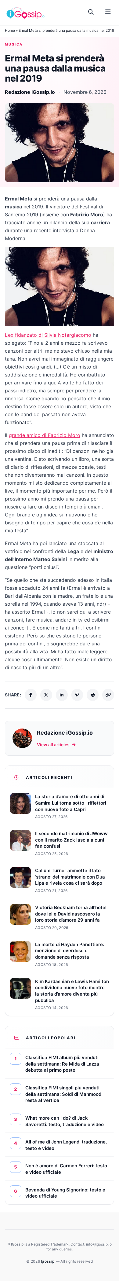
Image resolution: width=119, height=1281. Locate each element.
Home (10, 30)
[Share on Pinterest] (77, 695)
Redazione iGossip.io (30, 92)
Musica (14, 44)
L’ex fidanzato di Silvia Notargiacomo (48, 335)
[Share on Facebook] (31, 695)
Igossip (48, 1261)
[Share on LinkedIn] (62, 695)
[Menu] (108, 12)
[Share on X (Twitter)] (46, 695)
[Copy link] (108, 695)
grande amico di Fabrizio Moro (44, 435)
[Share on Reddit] (93, 695)
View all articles (53, 744)
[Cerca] (91, 12)
